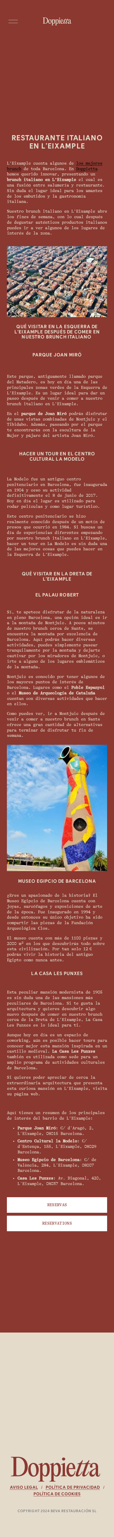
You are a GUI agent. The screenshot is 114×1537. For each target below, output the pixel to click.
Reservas (57, 1204)
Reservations (57, 1223)
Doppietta (87, 168)
